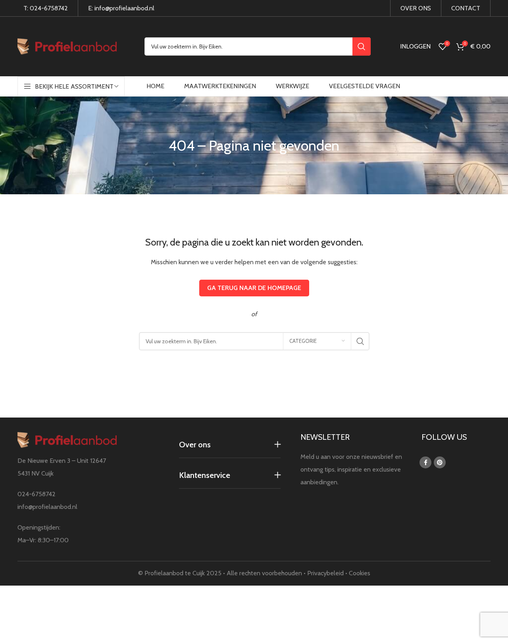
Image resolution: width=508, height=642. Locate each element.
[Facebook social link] (425, 462)
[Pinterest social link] (440, 462)
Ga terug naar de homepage (254, 288)
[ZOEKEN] (361, 46)
